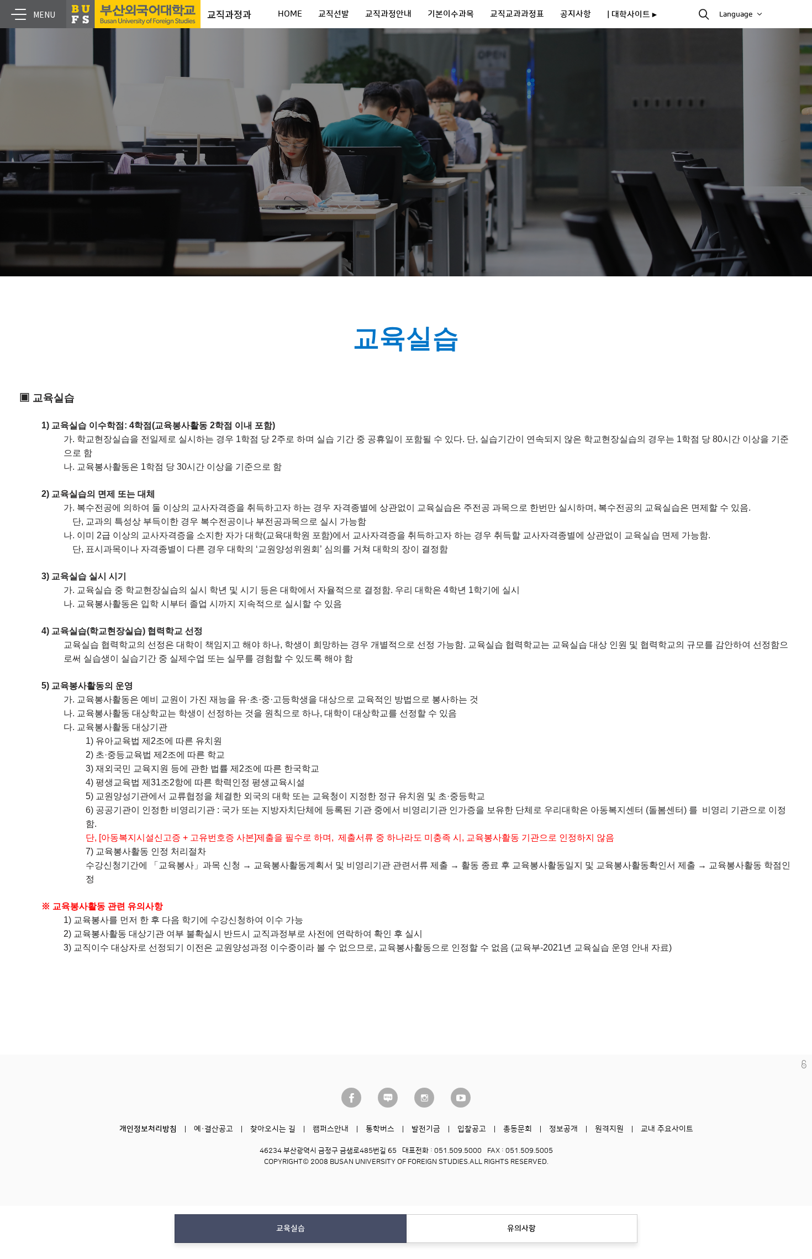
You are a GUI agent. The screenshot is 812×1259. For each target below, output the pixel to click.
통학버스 (380, 1129)
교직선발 (333, 14)
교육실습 (290, 1228)
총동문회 (517, 1129)
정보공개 (563, 1129)
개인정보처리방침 (148, 1129)
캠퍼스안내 (331, 1129)
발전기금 (426, 1129)
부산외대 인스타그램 (424, 1098)
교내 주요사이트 (667, 1129)
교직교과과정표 (517, 14)
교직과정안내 (388, 14)
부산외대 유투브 (461, 1098)
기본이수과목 (451, 14)
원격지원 (609, 1129)
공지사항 (575, 14)
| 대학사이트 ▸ (632, 14)
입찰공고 (471, 1129)
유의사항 (521, 1228)
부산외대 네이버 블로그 (388, 1098)
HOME (290, 14)
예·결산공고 (213, 1129)
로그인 (804, 1064)
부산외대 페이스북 (351, 1098)
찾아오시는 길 (273, 1129)
